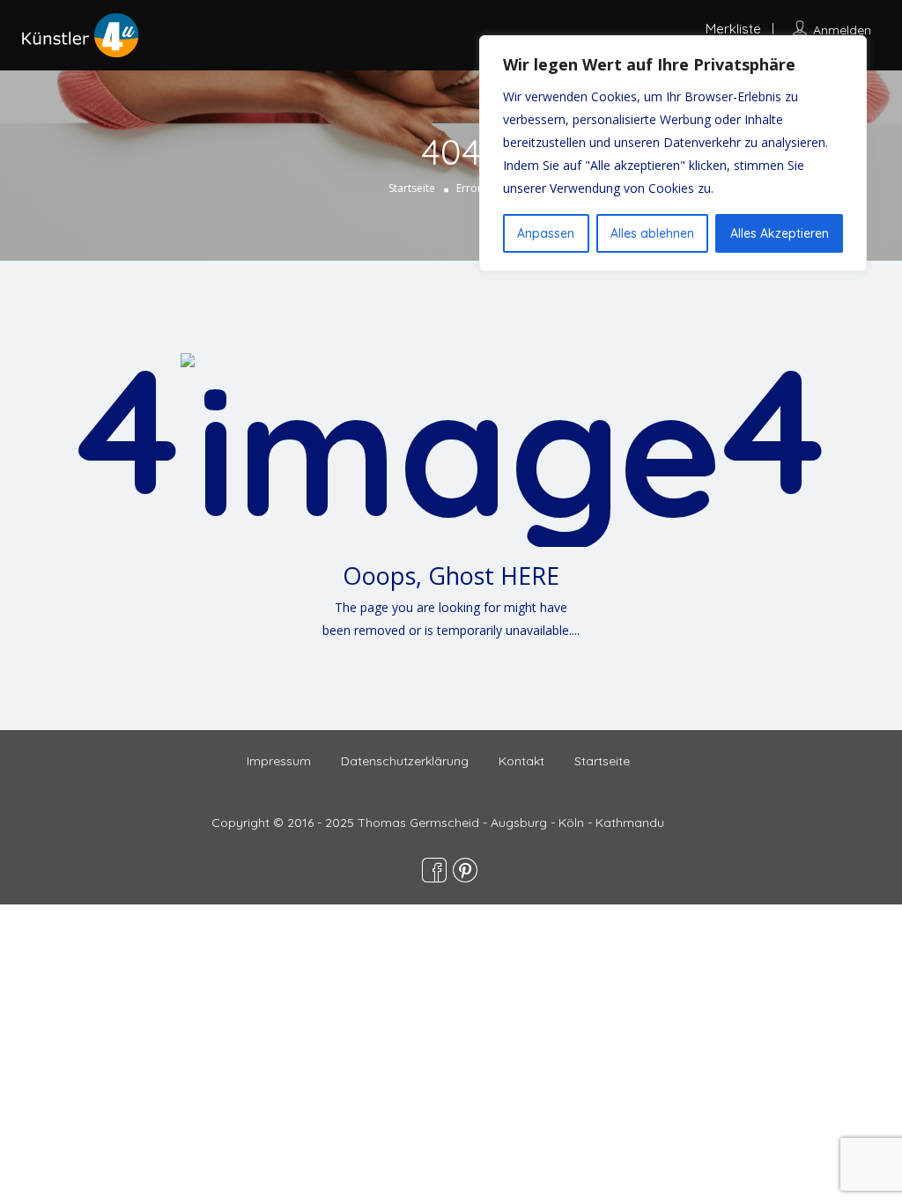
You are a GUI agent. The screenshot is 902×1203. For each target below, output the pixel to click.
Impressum (279, 761)
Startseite (411, 188)
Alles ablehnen (652, 233)
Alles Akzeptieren (779, 233)
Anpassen (545, 233)
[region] (673, 153)
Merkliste (733, 28)
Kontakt (521, 761)
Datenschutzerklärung (405, 761)
